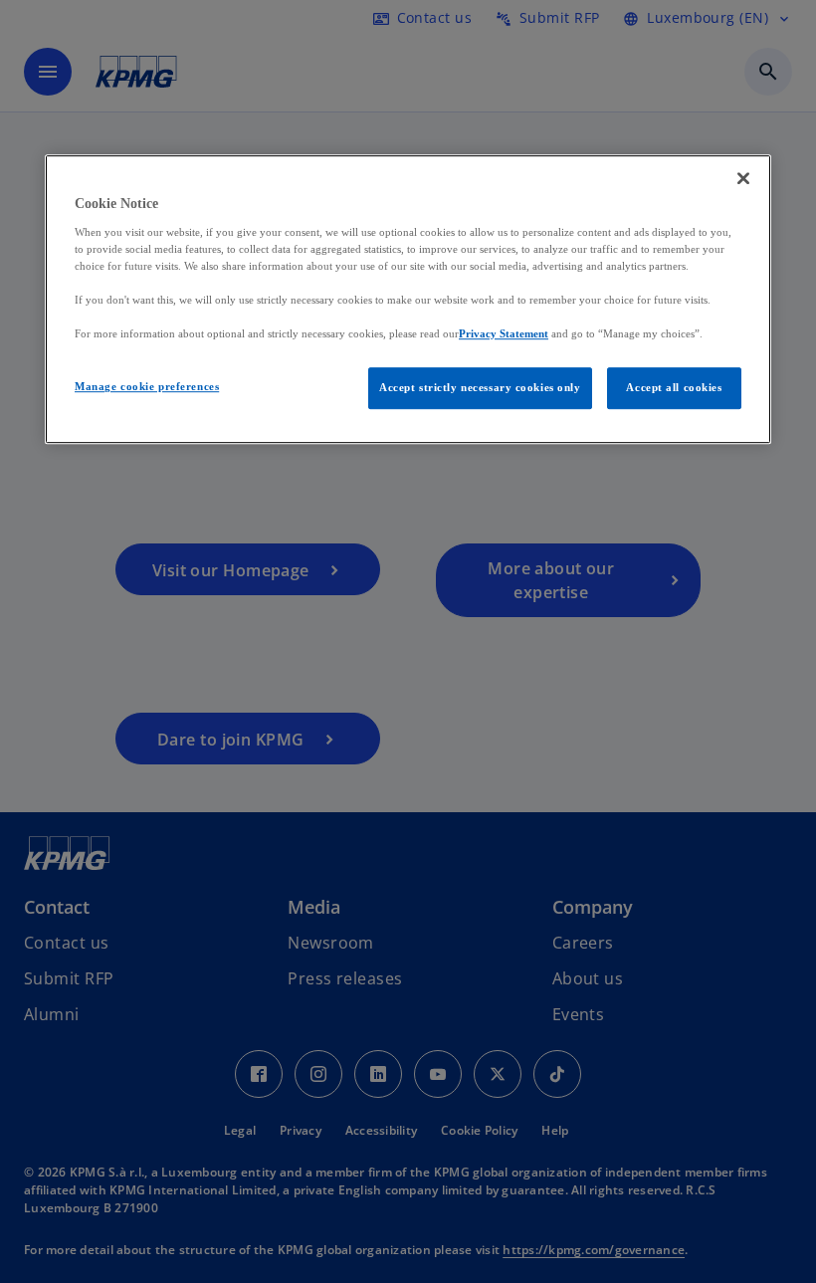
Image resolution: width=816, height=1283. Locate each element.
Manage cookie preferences (147, 387)
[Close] (743, 179)
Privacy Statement (503, 333)
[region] (408, 300)
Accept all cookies (673, 388)
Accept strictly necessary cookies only (480, 388)
